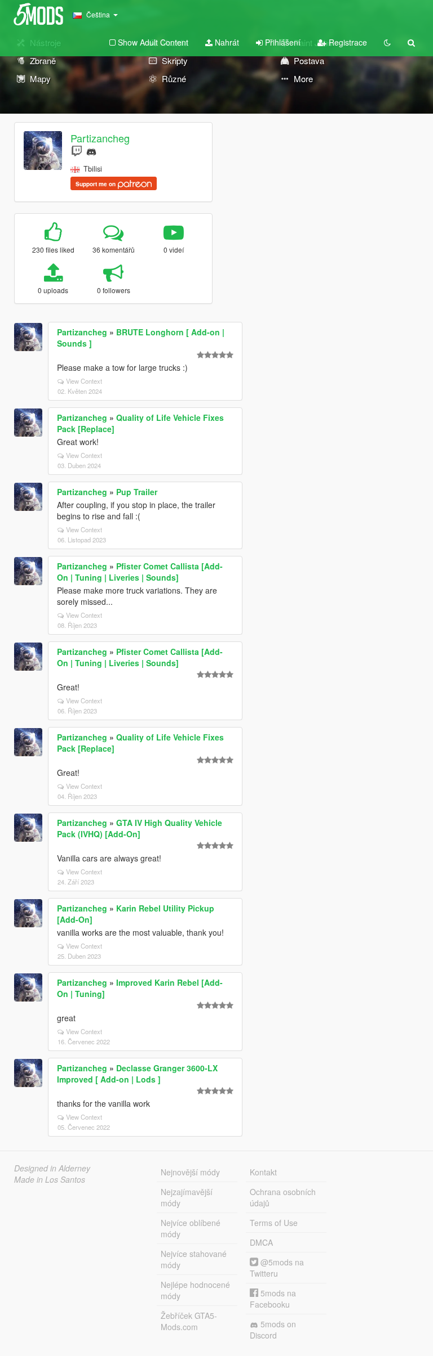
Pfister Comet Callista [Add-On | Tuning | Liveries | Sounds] (140, 571)
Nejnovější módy (190, 1172)
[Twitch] (76, 150)
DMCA (261, 1242)
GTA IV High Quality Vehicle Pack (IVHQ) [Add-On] (139, 828)
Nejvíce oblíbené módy (190, 1228)
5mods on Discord (273, 1329)
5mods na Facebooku (273, 1298)
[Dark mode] (387, 42)
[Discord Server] (91, 150)
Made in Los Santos (49, 1179)
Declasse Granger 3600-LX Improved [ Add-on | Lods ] (137, 1073)
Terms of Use (274, 1222)
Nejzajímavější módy (187, 1197)
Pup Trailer (136, 491)
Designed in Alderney (52, 1168)
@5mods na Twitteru (277, 1267)
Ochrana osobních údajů (283, 1197)
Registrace (346, 42)
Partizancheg (100, 138)
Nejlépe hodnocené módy (195, 1290)
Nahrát (226, 42)
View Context (84, 380)
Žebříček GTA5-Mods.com (189, 1321)
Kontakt (263, 1172)
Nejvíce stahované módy (194, 1259)
